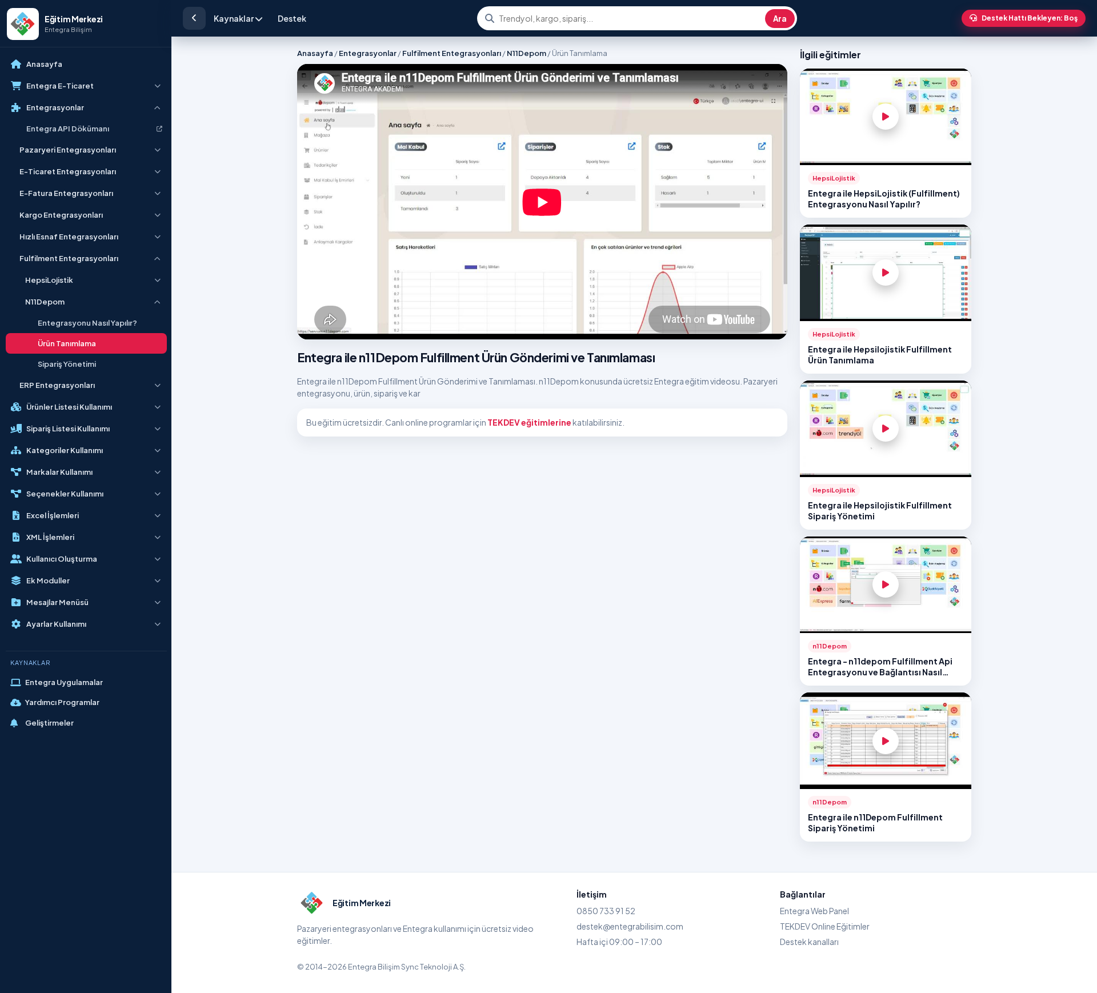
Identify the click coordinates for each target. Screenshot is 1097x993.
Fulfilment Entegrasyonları (451, 53)
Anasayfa (315, 53)
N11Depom (526, 53)
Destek (292, 18)
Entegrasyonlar (368, 53)
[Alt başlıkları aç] (157, 85)
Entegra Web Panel (814, 911)
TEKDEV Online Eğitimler (825, 926)
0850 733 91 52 (605, 911)
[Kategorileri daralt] (194, 18)
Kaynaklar (234, 18)
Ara (780, 18)
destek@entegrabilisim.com (629, 926)
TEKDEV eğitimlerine (529, 422)
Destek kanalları (809, 941)
